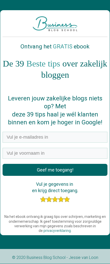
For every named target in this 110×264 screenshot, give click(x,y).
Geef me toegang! (55, 170)
